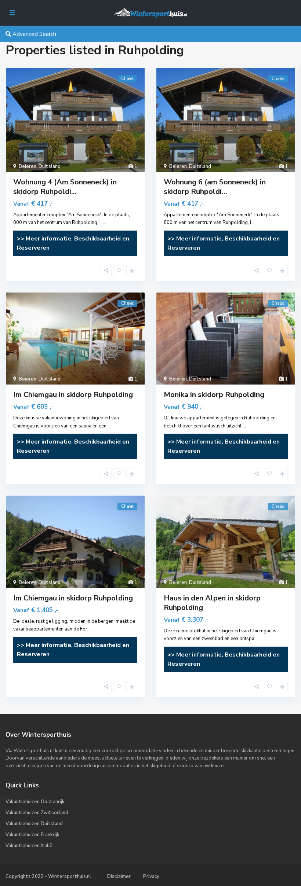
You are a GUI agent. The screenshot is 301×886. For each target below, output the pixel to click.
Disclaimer (119, 876)
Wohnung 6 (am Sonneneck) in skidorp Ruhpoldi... (215, 186)
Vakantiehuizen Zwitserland (37, 812)
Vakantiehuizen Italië (29, 845)
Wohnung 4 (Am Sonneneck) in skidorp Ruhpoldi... (65, 186)
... (103, 222)
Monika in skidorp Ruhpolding (214, 395)
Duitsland (50, 166)
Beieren (27, 166)
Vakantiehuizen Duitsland (34, 823)
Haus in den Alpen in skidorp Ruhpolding (212, 603)
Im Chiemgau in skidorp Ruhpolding (73, 395)
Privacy (151, 876)
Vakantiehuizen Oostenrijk (35, 801)
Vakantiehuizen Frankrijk (32, 834)
